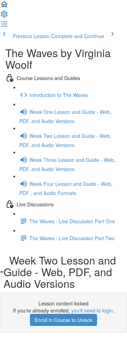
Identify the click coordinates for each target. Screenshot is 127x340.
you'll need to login (92, 310)
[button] (4, 6)
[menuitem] (4, 16)
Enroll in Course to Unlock (63, 319)
